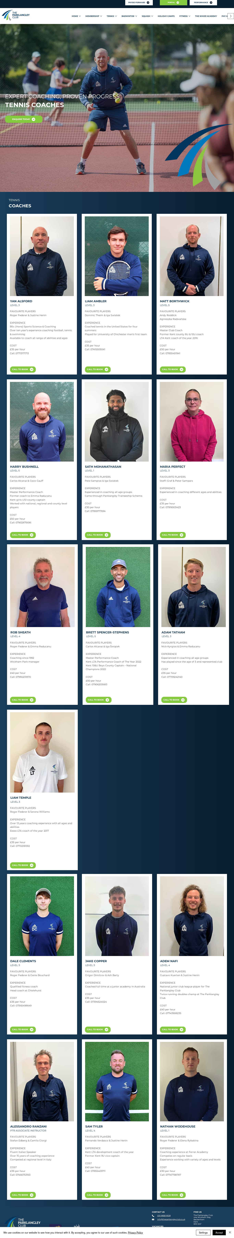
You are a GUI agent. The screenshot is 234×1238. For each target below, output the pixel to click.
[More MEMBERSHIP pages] (101, 16)
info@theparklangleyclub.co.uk (171, 1219)
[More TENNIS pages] (116, 16)
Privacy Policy (135, 1232)
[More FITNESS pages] (189, 16)
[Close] (230, 1232)
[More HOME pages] (80, 16)
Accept (219, 1232)
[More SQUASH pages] (152, 16)
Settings (203, 1232)
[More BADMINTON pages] (136, 16)
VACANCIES (157, 1226)
